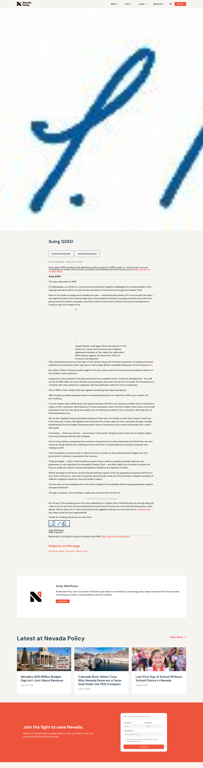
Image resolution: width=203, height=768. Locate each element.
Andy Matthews (56, 261)
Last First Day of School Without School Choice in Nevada (159, 678)
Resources (158, 4)
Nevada (79, 551)
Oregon (86, 551)
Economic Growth (61, 253)
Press (127, 4)
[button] (170, 3)
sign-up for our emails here (116, 536)
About (113, 4)
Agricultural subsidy (56, 551)
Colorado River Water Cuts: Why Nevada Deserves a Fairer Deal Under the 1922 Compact (100, 680)
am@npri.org (143, 509)
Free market (70, 551)
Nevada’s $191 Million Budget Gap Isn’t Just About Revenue (42, 678)
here (150, 365)
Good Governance (87, 253)
